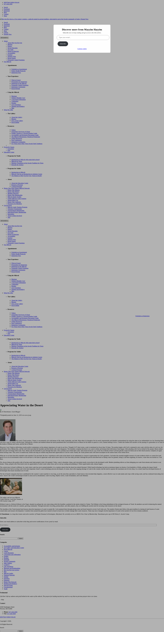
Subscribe (63, 44)
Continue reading (82, 49)
